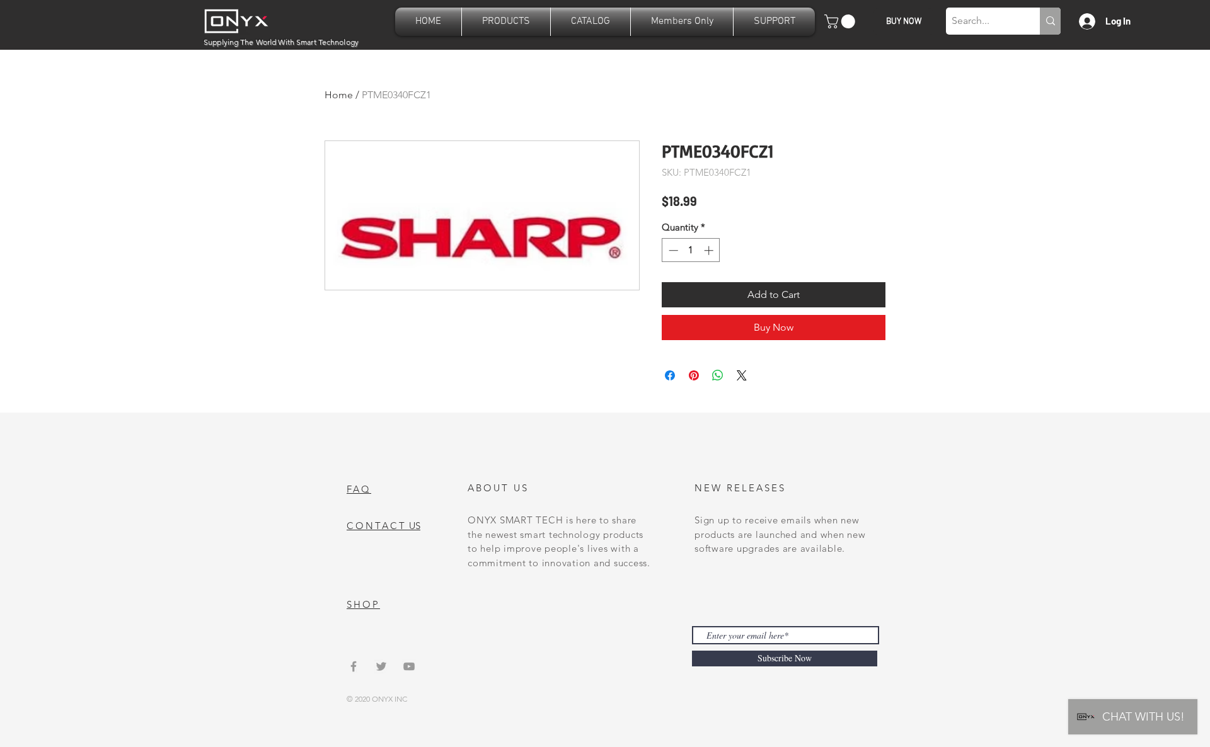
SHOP (363, 604)
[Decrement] (672, 250)
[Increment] (709, 250)
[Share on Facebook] (669, 375)
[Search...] (1050, 21)
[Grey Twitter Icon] (381, 666)
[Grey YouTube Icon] (409, 666)
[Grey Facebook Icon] (353, 666)
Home (339, 95)
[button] (506, 22)
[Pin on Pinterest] (693, 375)
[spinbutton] (691, 250)
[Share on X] (741, 375)
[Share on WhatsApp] (717, 375)
